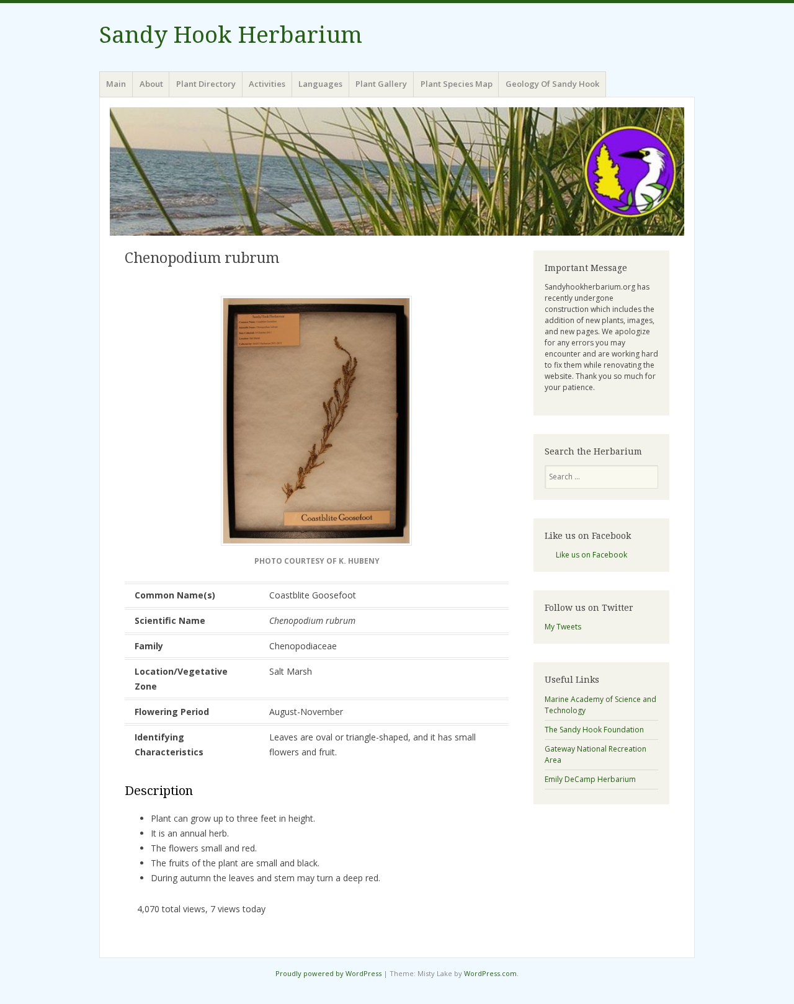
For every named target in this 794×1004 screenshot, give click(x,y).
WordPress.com (490, 973)
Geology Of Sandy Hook (552, 83)
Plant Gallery (381, 83)
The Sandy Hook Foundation (594, 729)
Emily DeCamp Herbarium (590, 779)
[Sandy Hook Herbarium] (397, 171)
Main (116, 83)
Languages (320, 83)
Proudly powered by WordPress (328, 973)
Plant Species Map (457, 83)
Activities (267, 83)
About (151, 83)
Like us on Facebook (588, 536)
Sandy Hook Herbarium (230, 35)
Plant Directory (206, 83)
